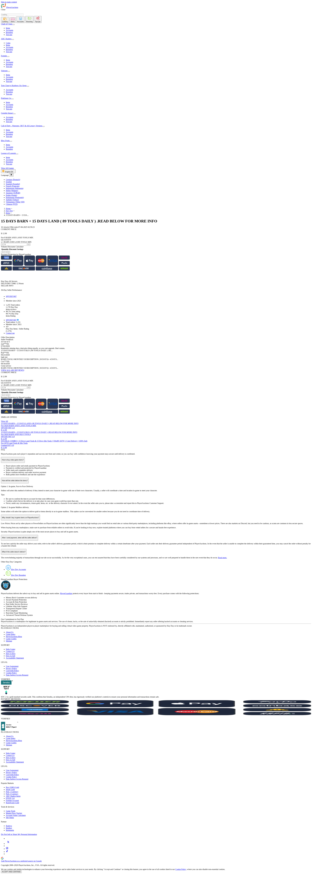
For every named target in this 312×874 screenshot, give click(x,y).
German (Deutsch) (13, 180)
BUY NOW (6, 252)
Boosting (9, 32)
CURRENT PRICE (8, 229)
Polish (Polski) (11, 195)
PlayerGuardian (66, 593)
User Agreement (12, 666)
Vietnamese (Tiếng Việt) (15, 202)
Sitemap (9, 641)
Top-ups (9, 35)
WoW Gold (10, 789)
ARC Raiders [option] (6, 39)
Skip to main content (9, 2)
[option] (158, 180)
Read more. (222, 558)
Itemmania (10, 830)
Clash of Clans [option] (6, 24)
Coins (8, 43)
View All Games (7, 168)
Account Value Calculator (16, 815)
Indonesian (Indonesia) (14, 188)
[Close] (11, 175)
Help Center (10, 649)
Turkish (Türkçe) (12, 200)
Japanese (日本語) (13, 193)
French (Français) (12, 186)
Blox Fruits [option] (5, 141)
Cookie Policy (11, 673)
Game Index (10, 634)
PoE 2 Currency (12, 794)
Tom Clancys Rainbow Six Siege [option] (14, 86)
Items (8, 28)
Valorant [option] (4, 71)
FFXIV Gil (10, 798)
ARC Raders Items (13, 796)
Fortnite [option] (4, 56)
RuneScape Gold (12, 803)
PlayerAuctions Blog (14, 637)
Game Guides (11, 639)
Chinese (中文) (12, 204)
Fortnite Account (12, 800)
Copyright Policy (12, 671)
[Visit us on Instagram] (7, 849)
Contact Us (10, 651)
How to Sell (10, 656)
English (9, 182)
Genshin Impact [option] (7, 113)
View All (4, 421)
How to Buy (10, 654)
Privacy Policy (11, 668)
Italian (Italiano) (12, 191)
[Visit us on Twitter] (8, 844)
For (2, 238)
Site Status (10, 818)
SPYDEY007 (11, 296)
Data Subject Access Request (17, 675)
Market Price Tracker (14, 813)
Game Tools (10, 811)
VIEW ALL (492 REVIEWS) (12, 370)
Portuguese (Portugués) (15, 197)
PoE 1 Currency (12, 792)
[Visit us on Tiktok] (7, 852)
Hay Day (9, 211)
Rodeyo (9, 826)
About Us (9, 632)
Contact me (10, 333)
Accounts (9, 30)
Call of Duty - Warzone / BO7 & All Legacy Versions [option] (22, 126)
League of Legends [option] (8, 153)
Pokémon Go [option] (6, 98)
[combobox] (12, 14)
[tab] (5, 20)
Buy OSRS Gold (12, 787)
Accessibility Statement (15, 658)
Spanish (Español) (13, 184)
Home (8, 209)
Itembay (9, 828)
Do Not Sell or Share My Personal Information (19, 834)
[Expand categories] (14, 24)
